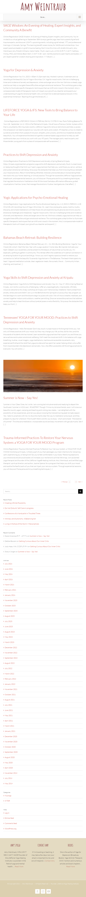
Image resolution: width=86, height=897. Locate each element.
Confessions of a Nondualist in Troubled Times (22, 513)
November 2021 (11, 689)
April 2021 (9, 721)
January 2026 (10, 595)
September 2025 (11, 611)
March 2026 (9, 584)
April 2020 (9, 768)
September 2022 (11, 658)
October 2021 (10, 694)
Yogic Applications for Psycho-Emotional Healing (35, 197)
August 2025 (10, 616)
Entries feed (9, 818)
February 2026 (10, 590)
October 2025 (10, 605)
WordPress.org (10, 828)
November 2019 (11, 773)
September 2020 (11, 752)
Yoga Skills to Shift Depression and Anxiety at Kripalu (38, 277)
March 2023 (9, 642)
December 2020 (11, 736)
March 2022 (9, 674)
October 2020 (10, 747)
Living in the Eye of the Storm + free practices (22, 524)
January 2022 (10, 684)
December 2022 (11, 647)
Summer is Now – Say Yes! (20, 398)
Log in (7, 813)
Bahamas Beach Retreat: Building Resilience (32, 237)
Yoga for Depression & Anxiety (23, 70)
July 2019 (8, 778)
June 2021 (9, 710)
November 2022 (11, 653)
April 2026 (9, 579)
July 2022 (8, 668)
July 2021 (8, 705)
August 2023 (10, 632)
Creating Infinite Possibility (15, 503)
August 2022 (10, 663)
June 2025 (9, 626)
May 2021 (9, 715)
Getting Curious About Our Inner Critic (34, 541)
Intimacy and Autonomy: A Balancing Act (20, 519)
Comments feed (11, 823)
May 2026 (9, 574)
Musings (8, 795)
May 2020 (9, 762)
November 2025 (11, 600)
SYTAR (7, 801)
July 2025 (8, 621)
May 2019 (9, 783)
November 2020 (11, 741)
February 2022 (10, 679)
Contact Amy (50, 861)
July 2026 (8, 564)
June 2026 (9, 569)
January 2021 (10, 731)
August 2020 (10, 757)
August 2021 (10, 700)
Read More (19, 866)
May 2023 (9, 637)
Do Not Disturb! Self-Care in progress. (19, 508)
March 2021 (9, 726)
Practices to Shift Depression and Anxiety (30, 155)
